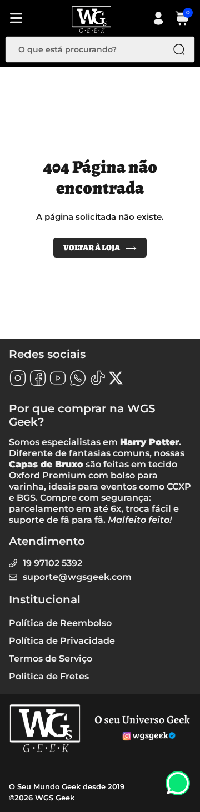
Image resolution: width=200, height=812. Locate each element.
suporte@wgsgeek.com (77, 577)
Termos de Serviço (50, 658)
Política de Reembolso (60, 623)
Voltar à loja (91, 247)
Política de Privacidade (62, 641)
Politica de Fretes (49, 676)
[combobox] (91, 49)
